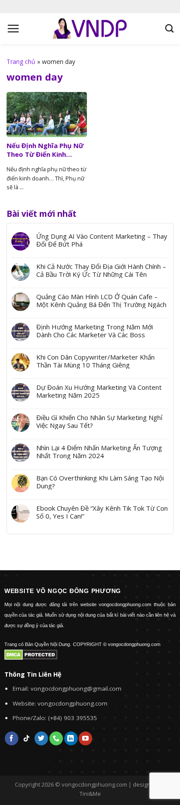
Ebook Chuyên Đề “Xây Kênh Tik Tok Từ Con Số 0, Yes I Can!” (102, 512)
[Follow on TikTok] (26, 738)
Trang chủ (21, 61)
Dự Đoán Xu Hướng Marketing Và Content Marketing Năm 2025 (99, 391)
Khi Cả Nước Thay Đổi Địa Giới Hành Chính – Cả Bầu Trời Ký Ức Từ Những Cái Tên (101, 270)
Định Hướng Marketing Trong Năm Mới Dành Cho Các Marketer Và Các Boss (94, 331)
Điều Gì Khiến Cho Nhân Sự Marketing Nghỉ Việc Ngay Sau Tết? (99, 421)
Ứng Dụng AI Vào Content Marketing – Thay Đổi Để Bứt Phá (101, 240)
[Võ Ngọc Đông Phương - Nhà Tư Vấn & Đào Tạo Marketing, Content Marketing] (90, 28)
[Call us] (56, 738)
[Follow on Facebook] (11, 738)
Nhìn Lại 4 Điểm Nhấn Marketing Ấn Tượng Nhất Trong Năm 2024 (99, 451)
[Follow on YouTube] (85, 738)
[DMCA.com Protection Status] (30, 654)
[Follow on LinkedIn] (71, 738)
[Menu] (13, 28)
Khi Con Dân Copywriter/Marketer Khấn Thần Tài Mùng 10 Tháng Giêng (95, 361)
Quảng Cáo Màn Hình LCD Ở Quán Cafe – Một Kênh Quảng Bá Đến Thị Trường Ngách (101, 300)
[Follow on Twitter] (41, 738)
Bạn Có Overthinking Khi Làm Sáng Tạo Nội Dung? (100, 482)
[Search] (169, 28)
